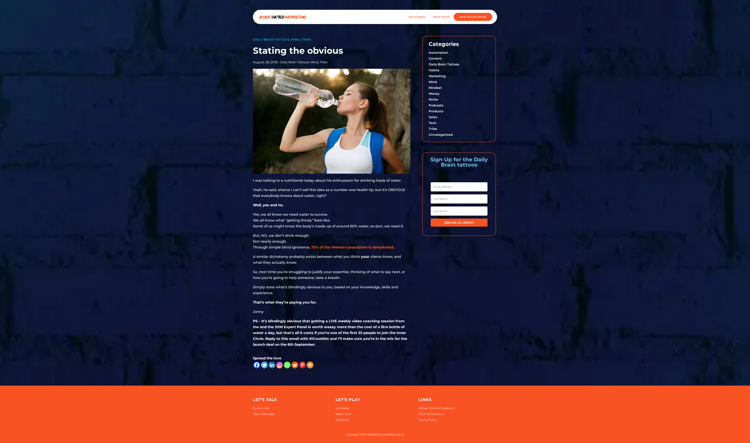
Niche (433, 99)
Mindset (435, 88)
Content (435, 58)
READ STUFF (441, 16)
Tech (432, 123)
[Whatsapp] (287, 365)
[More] (310, 365)
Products (436, 111)
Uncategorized (441, 135)
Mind (295, 39)
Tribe (306, 39)
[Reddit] (294, 365)
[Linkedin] (272, 365)
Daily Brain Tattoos (271, 39)
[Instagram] (279, 365)
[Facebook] (256, 365)
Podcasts (436, 105)
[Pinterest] (302, 365)
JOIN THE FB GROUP (473, 16)
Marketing (437, 76)
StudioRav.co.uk (393, 434)
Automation (438, 52)
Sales (433, 117)
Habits (434, 70)
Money (434, 94)
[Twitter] (264, 365)
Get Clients (416, 16)
